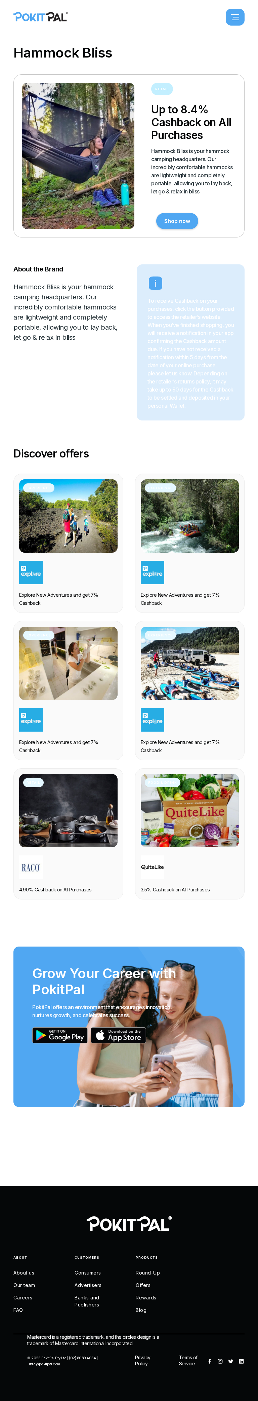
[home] (40, 17)
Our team (24, 1285)
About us (23, 1273)
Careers (23, 1297)
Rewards (146, 1297)
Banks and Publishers (87, 1301)
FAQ (18, 1310)
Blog (141, 1310)
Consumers (88, 1273)
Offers (143, 1285)
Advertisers (88, 1285)
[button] (235, 17)
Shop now (177, 221)
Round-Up (148, 1273)
